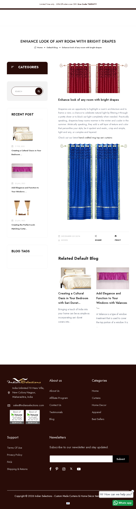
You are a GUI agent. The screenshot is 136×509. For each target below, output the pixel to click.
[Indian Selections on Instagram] (63, 469)
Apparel (96, 412)
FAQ (9, 462)
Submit (121, 459)
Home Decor (99, 405)
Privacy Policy (14, 455)
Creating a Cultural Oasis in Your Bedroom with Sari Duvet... (73, 298)
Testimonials (56, 412)
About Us (54, 391)
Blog (51, 419)
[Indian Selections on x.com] (71, 468)
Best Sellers (98, 419)
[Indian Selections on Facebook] (50, 469)
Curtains (96, 398)
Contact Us (55, 405)
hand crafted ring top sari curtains (95, 137)
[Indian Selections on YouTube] (79, 469)
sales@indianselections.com (28, 405)
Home (39, 47)
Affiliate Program (58, 398)
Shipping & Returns (17, 469)
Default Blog (52, 47)
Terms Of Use (14, 447)
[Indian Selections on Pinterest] (57, 469)
